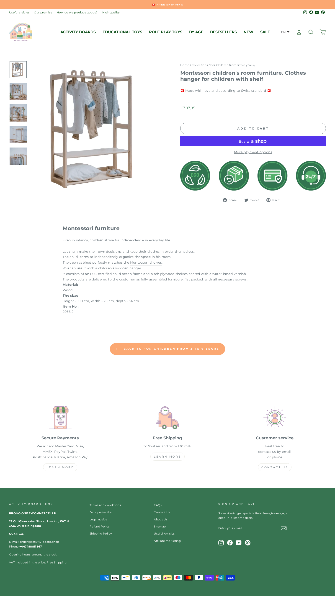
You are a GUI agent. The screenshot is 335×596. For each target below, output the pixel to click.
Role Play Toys (165, 32)
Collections (200, 65)
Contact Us (274, 467)
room (166, 257)
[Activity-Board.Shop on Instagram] (221, 542)
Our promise (43, 12)
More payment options (253, 152)
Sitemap (160, 526)
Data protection (101, 512)
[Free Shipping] (167, 418)
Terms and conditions (105, 505)
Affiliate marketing (167, 541)
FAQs (158, 505)
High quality (111, 12)
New (248, 32)
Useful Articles (164, 533)
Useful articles (19, 12)
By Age (196, 32)
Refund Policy (100, 526)
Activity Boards (78, 32)
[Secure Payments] (60, 418)
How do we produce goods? (77, 12)
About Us (161, 519)
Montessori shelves (146, 262)
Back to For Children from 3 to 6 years (170, 348)
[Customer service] (275, 418)
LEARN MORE (60, 467)
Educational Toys (122, 32)
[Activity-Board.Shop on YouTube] (239, 542)
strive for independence (124, 240)
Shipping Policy (101, 533)
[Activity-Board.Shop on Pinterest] (247, 542)
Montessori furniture (91, 228)
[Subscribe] (284, 528)
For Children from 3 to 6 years (232, 65)
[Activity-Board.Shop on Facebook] (230, 542)
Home (184, 65)
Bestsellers (223, 32)
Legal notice (98, 519)
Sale (265, 32)
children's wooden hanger (119, 268)
